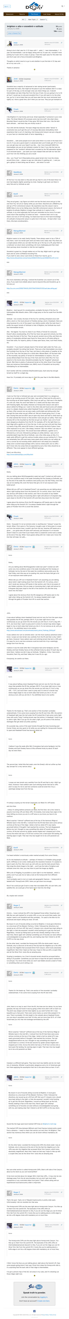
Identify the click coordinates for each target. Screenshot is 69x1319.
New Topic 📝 (33, 19)
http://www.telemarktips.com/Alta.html (20, 454)
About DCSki (59, 14)
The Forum (34, 14)
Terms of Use (53, 1314)
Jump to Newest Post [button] (14, 33)
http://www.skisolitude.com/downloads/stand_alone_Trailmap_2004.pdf (31, 630)
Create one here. (43, 1301)
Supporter (28, 302)
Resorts (22, 14)
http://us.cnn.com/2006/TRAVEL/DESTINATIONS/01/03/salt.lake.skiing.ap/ (32, 288)
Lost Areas (47, 14)
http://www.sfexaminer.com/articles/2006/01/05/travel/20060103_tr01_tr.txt (32, 258)
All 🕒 (24, 19)
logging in (43, 1297)
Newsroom (9, 14)
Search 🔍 (43, 19)
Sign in (6, 6)
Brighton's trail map (49, 1124)
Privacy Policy (45, 1314)
